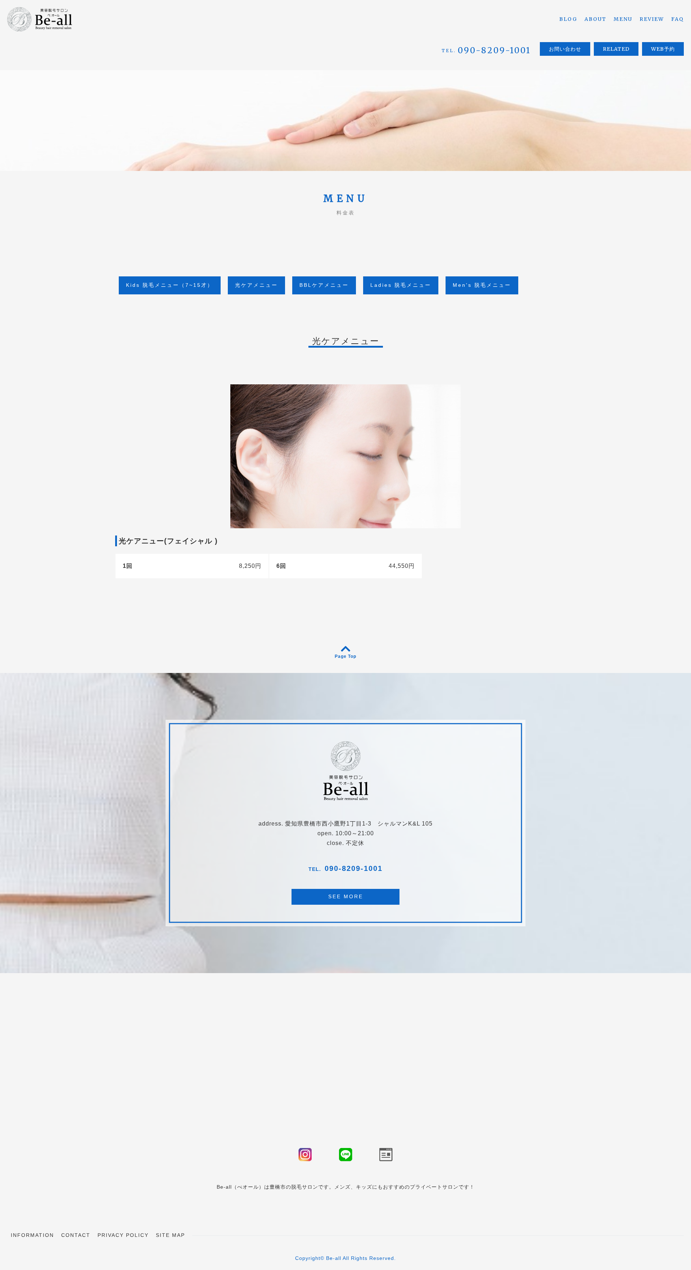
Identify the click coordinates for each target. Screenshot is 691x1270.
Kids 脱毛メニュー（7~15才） (169, 285)
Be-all (333, 1258)
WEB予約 (663, 49)
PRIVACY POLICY (123, 1235)
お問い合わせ (565, 49)
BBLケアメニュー (324, 285)
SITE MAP (170, 1235)
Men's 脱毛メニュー (482, 285)
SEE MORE (345, 896)
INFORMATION (32, 1235)
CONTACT (75, 1235)
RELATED (616, 49)
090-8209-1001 (354, 868)
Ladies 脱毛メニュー (400, 285)
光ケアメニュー (256, 285)
